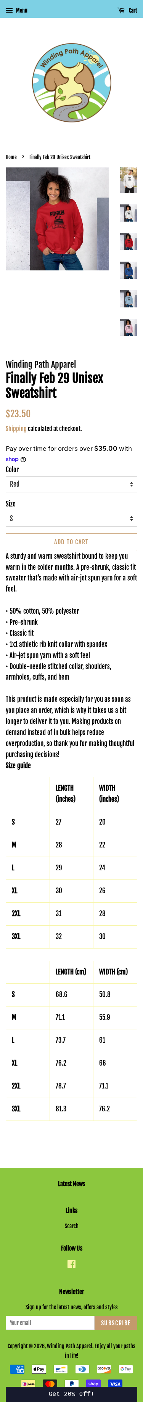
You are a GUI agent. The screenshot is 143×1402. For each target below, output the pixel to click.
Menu (21, 10)
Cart (132, 10)
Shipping (16, 428)
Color (12, 470)
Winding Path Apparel (69, 1346)
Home (11, 157)
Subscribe (116, 1323)
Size (11, 504)
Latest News (71, 1184)
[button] (71, 1394)
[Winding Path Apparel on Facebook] (71, 1265)
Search (72, 1226)
